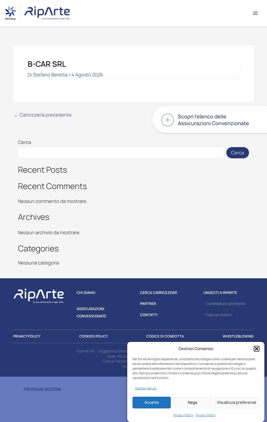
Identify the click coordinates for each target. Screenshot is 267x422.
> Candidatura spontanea (224, 303)
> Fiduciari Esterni (217, 314)
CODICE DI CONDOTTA (165, 336)
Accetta (151, 402)
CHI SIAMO (86, 292)
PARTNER (148, 303)
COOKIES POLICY (93, 336)
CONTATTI (148, 314)
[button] (256, 348)
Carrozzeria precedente (43, 114)
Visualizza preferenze (236, 402)
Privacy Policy (183, 415)
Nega (192, 402)
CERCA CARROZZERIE (158, 292)
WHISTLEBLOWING (238, 336)
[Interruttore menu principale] (255, 13)
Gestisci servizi (145, 388)
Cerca (24, 142)
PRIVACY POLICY (26, 336)
